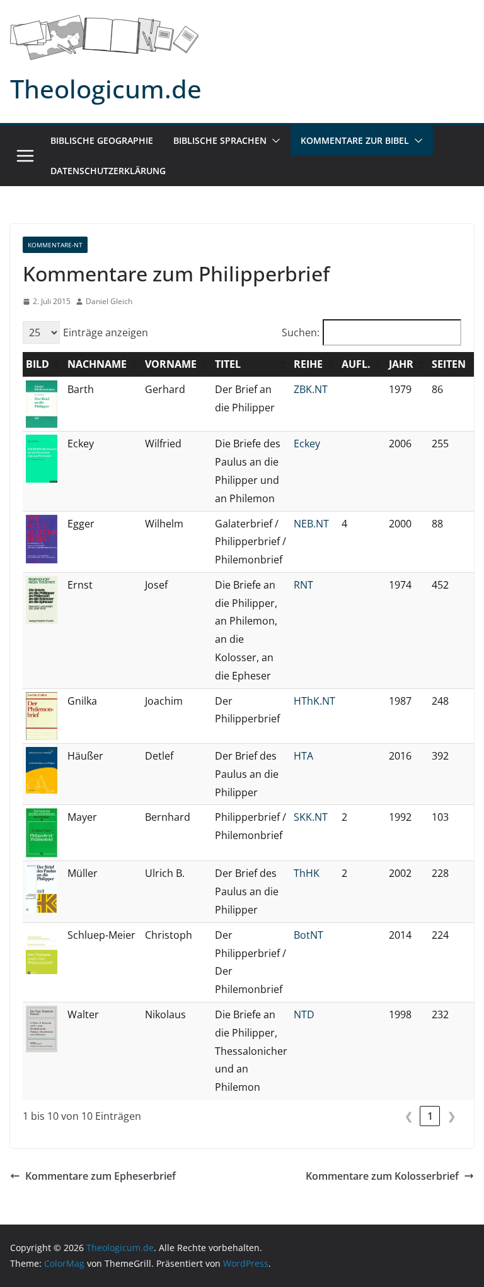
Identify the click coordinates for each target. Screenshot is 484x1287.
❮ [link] (409, 1116)
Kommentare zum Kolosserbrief (382, 1176)
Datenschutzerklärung (108, 171)
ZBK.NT (311, 389)
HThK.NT (314, 701)
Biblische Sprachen (220, 140)
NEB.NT (311, 524)
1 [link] (430, 1116)
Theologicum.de (106, 88)
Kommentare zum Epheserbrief (100, 1176)
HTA (303, 756)
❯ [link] (451, 1116)
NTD (304, 1014)
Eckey (307, 443)
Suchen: (301, 332)
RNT (303, 585)
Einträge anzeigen (105, 332)
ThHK (307, 873)
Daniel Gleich (109, 301)
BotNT (308, 935)
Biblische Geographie (101, 140)
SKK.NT (311, 817)
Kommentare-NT (55, 244)
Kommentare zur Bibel (355, 140)
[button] (273, 141)
